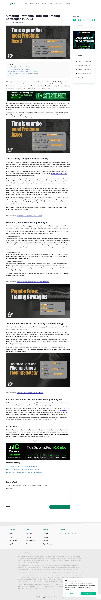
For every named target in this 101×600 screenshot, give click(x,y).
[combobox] (84, 25)
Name (8, 506)
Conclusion (81, 77)
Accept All (88, 593)
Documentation (30, 540)
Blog (27, 544)
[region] (80, 587)
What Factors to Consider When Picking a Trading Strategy (85, 69)
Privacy (11, 537)
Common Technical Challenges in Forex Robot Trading (33, 281)
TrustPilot (28, 537)
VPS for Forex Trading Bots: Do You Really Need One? (24, 473)
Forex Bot (45, 537)
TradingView (63, 410)
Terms (10, 533)
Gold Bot (45, 533)
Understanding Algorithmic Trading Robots (29, 216)
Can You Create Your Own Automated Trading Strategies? (85, 73)
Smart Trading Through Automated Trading (85, 61)
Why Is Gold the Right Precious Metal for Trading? (22, 466)
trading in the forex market (59, 173)
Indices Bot (46, 540)
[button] (74, 20)
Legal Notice (12, 544)
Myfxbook (29, 533)
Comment (9, 488)
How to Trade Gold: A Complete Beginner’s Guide (22, 469)
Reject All (72, 593)
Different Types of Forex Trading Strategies (85, 65)
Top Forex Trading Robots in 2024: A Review (30, 392)
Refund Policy (13, 540)
